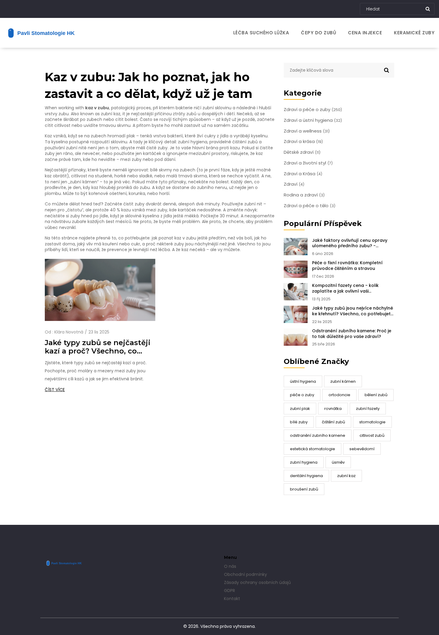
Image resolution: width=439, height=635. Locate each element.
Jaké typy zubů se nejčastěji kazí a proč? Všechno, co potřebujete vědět (98, 347)
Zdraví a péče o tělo (309, 205)
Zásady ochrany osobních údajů (257, 582)
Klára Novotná (68, 332)
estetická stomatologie (312, 449)
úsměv (338, 462)
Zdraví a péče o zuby (313, 109)
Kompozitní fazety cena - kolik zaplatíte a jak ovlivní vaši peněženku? (345, 288)
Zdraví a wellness (307, 131)
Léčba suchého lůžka (261, 33)
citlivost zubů (372, 435)
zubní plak (300, 408)
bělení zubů (376, 395)
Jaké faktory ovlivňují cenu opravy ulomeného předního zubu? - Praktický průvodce (349, 243)
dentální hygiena (306, 476)
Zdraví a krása (303, 141)
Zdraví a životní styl (308, 163)
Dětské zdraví (302, 152)
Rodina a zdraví (304, 195)
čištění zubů (333, 422)
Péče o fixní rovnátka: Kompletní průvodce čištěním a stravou (347, 265)
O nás (230, 566)
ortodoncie (339, 395)
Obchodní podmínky (245, 574)
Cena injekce (365, 33)
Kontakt (232, 599)
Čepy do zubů (318, 33)
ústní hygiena (303, 381)
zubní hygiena (303, 462)
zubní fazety (368, 408)
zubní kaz (346, 476)
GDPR (229, 591)
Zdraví (294, 184)
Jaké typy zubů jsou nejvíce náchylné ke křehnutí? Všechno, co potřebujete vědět (352, 311)
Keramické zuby (414, 33)
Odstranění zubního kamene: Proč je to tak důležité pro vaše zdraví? (351, 333)
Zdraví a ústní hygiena (313, 120)
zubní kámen (343, 381)
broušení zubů (304, 489)
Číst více (55, 390)
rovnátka (333, 408)
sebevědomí (361, 449)
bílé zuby (299, 422)
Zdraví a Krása (303, 173)
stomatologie (372, 422)
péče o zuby (302, 395)
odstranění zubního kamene (317, 435)
